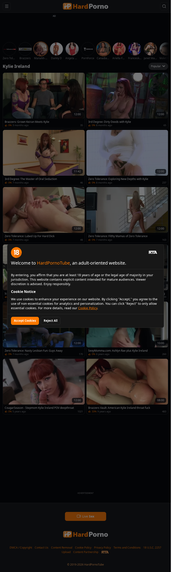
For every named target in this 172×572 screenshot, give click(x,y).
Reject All (51, 321)
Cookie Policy (87, 308)
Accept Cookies (25, 321)
